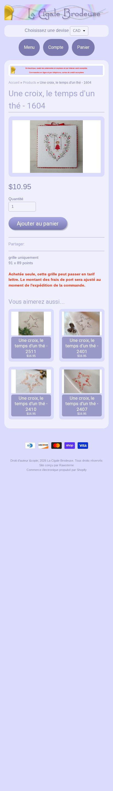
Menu (29, 47)
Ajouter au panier (38, 223)
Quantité (16, 199)
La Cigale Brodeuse (60, 460)
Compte (55, 47)
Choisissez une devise (47, 30)
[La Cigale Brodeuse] (56, 16)
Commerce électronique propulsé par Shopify (57, 469)
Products (29, 82)
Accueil (14, 82)
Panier (83, 47)
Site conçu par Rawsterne (56, 465)
